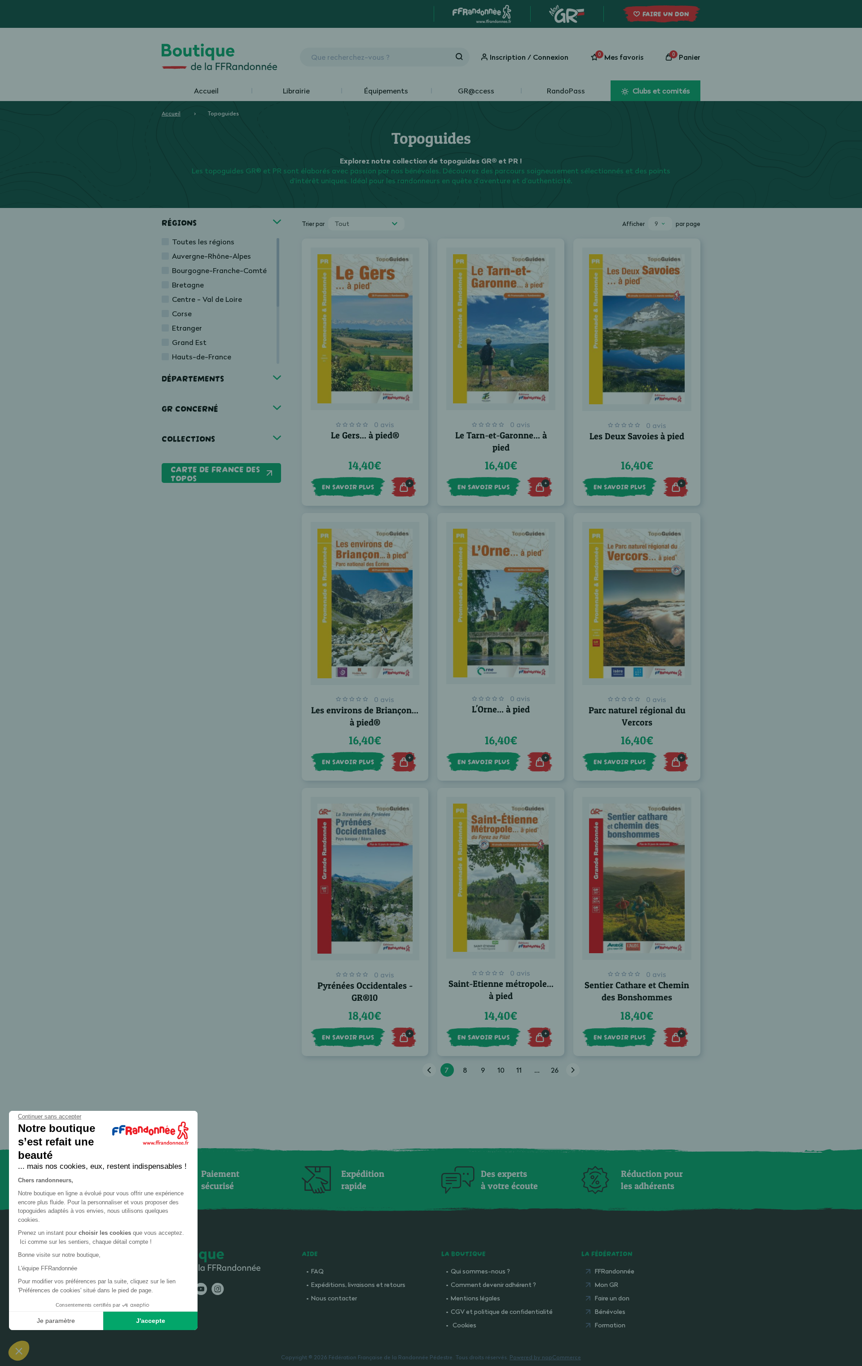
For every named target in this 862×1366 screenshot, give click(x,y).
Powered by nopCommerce (545, 1357)
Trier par (313, 224)
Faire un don (612, 1298)
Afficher (633, 224)
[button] (19, 1351)
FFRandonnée (614, 1271)
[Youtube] (201, 1289)
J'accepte (150, 1320)
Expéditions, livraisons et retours (358, 1284)
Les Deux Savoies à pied (636, 436)
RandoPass (566, 91)
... (537, 1070)
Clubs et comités (660, 91)
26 (555, 1070)
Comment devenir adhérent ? (493, 1284)
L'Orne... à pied (501, 709)
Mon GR (606, 1284)
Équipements (386, 91)
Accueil (206, 91)
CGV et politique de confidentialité (502, 1311)
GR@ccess (476, 91)
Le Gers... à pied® (365, 435)
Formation (610, 1325)
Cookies (464, 1325)
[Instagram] (217, 1289)
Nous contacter (334, 1298)
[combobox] (366, 223)
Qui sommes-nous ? (480, 1271)
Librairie (296, 91)
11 (519, 1070)
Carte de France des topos (215, 473)
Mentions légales (475, 1298)
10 (501, 1070)
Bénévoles (610, 1311)
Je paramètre (56, 1320)
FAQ (317, 1271)
